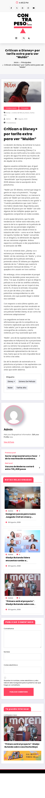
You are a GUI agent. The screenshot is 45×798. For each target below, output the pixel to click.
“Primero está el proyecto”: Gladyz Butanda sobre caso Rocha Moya (20, 603)
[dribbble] (22, 8)
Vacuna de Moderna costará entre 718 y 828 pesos (19, 467)
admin (8, 119)
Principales (24, 108)
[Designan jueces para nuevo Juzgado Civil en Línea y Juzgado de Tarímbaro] (22, 498)
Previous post (10, 453)
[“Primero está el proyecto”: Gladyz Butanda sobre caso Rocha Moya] (22, 585)
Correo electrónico (11, 665)
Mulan (27, 113)
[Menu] (16, 38)
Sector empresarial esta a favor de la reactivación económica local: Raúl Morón (21, 457)
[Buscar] (24, 38)
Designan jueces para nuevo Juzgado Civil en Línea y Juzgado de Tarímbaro (21, 515)
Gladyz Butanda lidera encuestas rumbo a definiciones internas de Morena (19, 559)
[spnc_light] (29, 38)
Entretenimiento (11, 108)
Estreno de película (18, 113)
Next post (9, 463)
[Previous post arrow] (39, 455)
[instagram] (28, 8)
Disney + (9, 113)
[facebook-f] (11, 8)
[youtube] (34, 8)
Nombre (7, 652)
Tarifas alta (21, 387)
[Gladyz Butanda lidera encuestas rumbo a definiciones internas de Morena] (22, 541)
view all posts (9, 442)
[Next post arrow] (39, 467)
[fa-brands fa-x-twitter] (17, 8)
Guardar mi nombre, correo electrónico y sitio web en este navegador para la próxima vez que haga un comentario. (22, 682)
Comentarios (9, 629)
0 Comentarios (11, 123)
